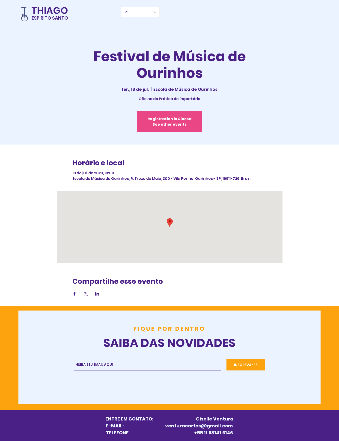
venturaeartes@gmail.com (199, 426)
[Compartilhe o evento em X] (86, 294)
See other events (170, 124)
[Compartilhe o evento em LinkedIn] (97, 294)
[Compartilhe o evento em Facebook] (74, 294)
